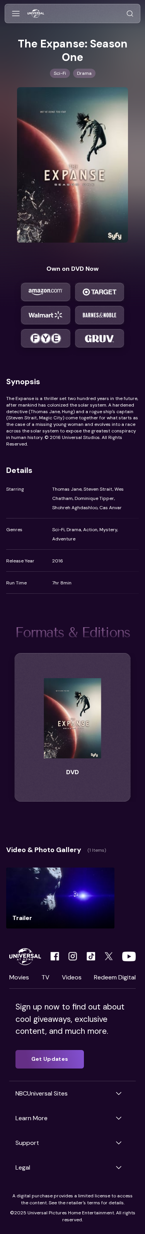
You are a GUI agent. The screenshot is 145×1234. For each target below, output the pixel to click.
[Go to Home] (35, 14)
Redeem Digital (115, 977)
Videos (72, 977)
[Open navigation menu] (15, 14)
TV (45, 977)
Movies (19, 977)
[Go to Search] (130, 14)
